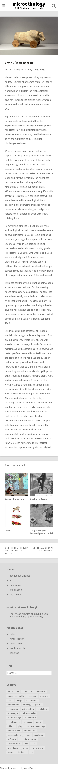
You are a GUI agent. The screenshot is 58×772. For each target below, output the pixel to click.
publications (16, 585)
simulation (38, 735)
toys (33, 744)
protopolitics (29, 731)
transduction (13, 748)
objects (11, 726)
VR (31, 752)
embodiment (31, 700)
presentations (14, 731)
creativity (44, 696)
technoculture (14, 744)
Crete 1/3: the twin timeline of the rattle (16, 551)
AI (18, 692)
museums (28, 722)
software (12, 739)
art (11, 580)
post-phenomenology (35, 726)
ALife (25, 692)
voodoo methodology (17, 752)
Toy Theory (45, 82)
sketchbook (16, 589)
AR (32, 692)
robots (27, 735)
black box (32, 696)
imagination (13, 709)
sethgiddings (39, 69)
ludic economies (29, 713)
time (26, 744)
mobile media (14, 722)
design (20, 700)
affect (10, 692)
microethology (29, 4)
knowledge (13, 713)
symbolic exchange (28, 739)
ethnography (13, 705)
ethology (27, 705)
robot (12, 634)
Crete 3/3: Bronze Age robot (43, 549)
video (25, 748)
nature (38, 722)
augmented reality (16, 696)
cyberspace (16, 643)
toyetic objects (17, 648)
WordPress (30, 768)
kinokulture (42, 709)
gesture (38, 705)
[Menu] (3, 6)
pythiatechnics (14, 735)
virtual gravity (38, 748)
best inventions (38, 499)
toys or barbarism (14, 499)
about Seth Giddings (20, 576)
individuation (28, 709)
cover (8, 530)
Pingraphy (5, 768)
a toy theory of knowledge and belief (41, 532)
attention (41, 692)
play (20, 726)
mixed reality (30, 718)
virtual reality (17, 639)
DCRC (10, 700)
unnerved (14, 652)
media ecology (14, 718)
